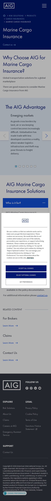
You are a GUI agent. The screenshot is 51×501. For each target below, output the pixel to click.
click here (30, 258)
